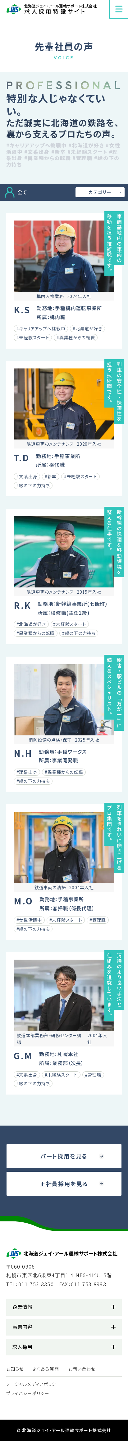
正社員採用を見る (64, 1184)
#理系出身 (26, 772)
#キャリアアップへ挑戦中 (36, 145)
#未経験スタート (87, 151)
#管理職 (82, 158)
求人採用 (22, 1346)
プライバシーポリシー (27, 1393)
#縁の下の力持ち (33, 485)
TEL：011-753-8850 (30, 1284)
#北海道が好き (86, 145)
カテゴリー (100, 192)
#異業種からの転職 (47, 158)
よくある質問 (46, 1369)
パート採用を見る (64, 1156)
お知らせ (15, 1369)
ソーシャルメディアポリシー (33, 1384)
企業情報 (22, 1306)
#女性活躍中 (29, 920)
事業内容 (22, 1326)
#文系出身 (37, 151)
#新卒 (58, 151)
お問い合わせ (82, 1369)
